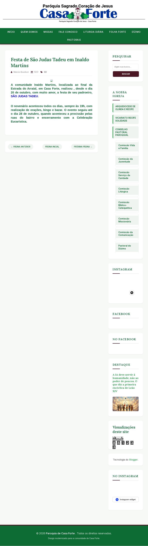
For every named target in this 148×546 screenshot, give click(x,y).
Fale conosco (68, 32)
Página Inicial (52, 147)
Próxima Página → (83, 147)
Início (11, 32)
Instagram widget (127, 499)
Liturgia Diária (93, 32)
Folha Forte (117, 32)
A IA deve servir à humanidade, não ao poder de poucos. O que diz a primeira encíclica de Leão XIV (125, 383)
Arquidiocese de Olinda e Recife (125, 108)
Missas (48, 32)
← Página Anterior (20, 147)
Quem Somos (29, 32)
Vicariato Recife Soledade (125, 119)
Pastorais (74, 39)
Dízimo (136, 32)
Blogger (133, 459)
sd (45, 72)
